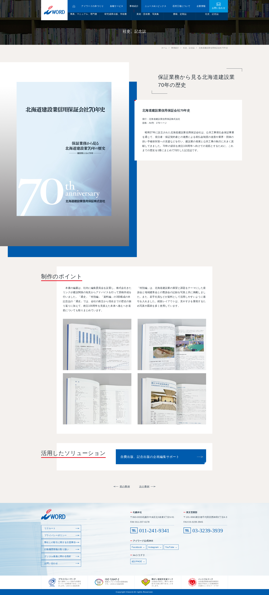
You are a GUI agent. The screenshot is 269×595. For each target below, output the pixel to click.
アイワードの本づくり (92, 6)
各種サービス (116, 6)
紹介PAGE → (138, 561)
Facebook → (138, 547)
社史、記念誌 (212, 14)
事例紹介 (134, 6)
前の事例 (125, 486)
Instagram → (155, 547)
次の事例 (144, 486)
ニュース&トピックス (155, 6)
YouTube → (171, 547)
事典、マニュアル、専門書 (83, 14)
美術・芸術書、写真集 (148, 14)
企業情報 (201, 6)
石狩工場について (181, 6)
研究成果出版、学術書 (115, 14)
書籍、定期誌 (179, 14)
